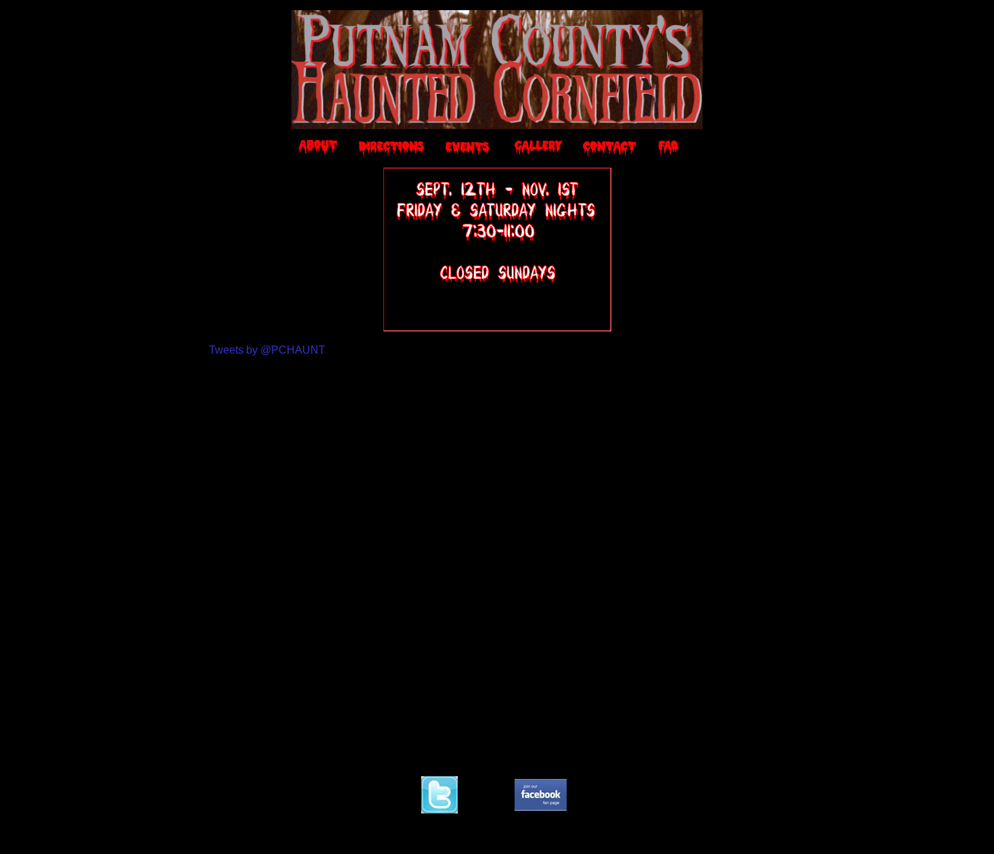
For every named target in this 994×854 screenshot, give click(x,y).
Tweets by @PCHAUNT (267, 350)
